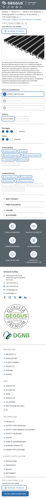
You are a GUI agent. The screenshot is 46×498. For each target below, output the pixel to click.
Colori (9, 210)
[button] (4, 7)
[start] (19, 3)
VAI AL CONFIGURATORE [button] (15, 493)
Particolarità (13, 204)
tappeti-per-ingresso (31, 12)
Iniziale (5, 12)
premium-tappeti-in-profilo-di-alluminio (19, 14)
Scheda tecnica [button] (16, 31)
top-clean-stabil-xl (10, 17)
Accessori (11, 215)
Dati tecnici (12, 199)
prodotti (15, 12)
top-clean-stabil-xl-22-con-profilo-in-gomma (21, 19)
